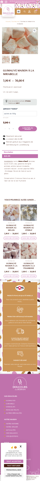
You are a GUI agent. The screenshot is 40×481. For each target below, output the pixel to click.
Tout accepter (13, 461)
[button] (18, 11)
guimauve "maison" (10, 109)
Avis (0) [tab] (7, 156)
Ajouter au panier (27, 128)
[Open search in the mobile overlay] (25, 11)
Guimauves (15, 21)
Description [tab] (8, 152)
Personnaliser (13, 470)
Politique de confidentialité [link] (14, 475)
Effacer (5, 117)
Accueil (8, 21)
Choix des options (11, 238)
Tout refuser (13, 466)
